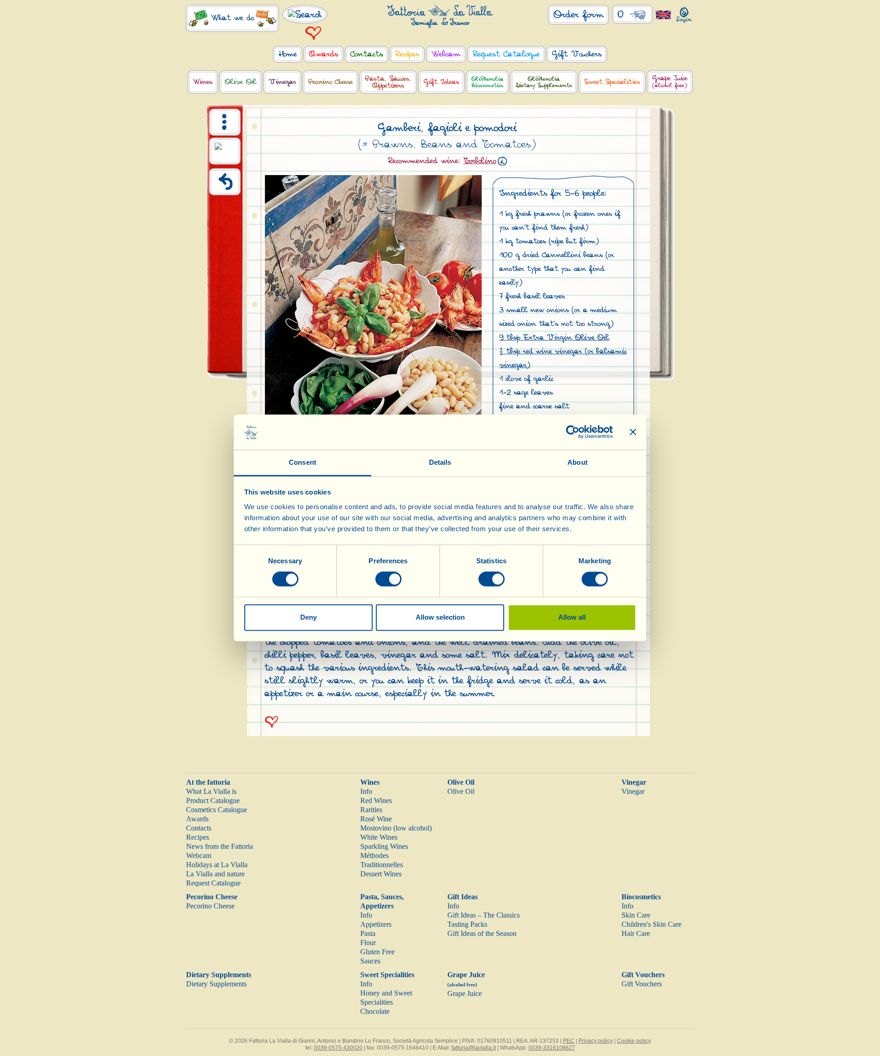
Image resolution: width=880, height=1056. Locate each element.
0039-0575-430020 (338, 1048)
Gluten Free (377, 952)
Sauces (370, 961)
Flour (368, 942)
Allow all (572, 617)
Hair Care (636, 933)
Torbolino (479, 161)
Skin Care (636, 915)
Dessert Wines (381, 874)
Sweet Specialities (387, 975)
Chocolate (375, 1011)
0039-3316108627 (551, 1048)
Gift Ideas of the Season (482, 933)
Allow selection (440, 617)
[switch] (388, 579)
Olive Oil (460, 782)
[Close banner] (633, 432)
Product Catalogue (213, 800)
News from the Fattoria (219, 846)
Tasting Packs (467, 924)
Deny (308, 617)
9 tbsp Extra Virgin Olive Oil (554, 337)
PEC (568, 1041)
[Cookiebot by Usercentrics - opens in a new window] (573, 432)
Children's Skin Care (652, 924)
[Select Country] (663, 14)
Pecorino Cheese (211, 897)
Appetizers (375, 924)
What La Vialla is (211, 791)
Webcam (198, 855)
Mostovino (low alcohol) (396, 828)
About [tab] (577, 462)
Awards (197, 819)
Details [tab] (440, 462)
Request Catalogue (213, 883)
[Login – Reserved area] (684, 13)
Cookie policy (634, 1041)
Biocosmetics (641, 897)
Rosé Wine (376, 819)
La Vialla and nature (215, 874)
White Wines (378, 837)
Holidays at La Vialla (217, 865)
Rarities (371, 810)
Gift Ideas (462, 897)
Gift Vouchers (643, 975)
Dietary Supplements (218, 975)
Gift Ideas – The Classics (483, 915)
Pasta (367, 933)
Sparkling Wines (384, 846)
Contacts (198, 828)
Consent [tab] (302, 462)
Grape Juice (464, 993)
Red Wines (376, 800)
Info (366, 791)
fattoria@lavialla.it (473, 1048)
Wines (370, 782)
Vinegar (634, 782)
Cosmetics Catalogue (216, 810)
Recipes (197, 837)
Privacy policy (595, 1041)
